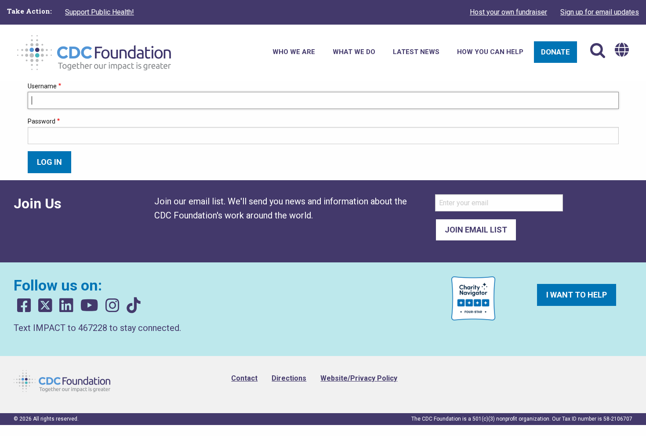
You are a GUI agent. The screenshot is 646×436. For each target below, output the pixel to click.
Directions (289, 378)
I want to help (576, 294)
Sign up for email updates (599, 12)
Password (41, 121)
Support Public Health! (99, 12)
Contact (244, 378)
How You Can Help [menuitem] (490, 52)
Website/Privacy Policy (358, 378)
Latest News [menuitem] (416, 52)
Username (42, 86)
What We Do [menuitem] (354, 52)
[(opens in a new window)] (24, 306)
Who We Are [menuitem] (293, 52)
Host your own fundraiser (508, 12)
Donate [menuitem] (555, 51)
